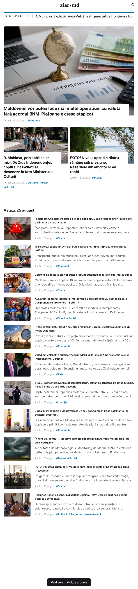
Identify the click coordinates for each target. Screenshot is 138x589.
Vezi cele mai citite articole (69, 582)
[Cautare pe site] (133, 5)
